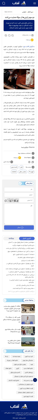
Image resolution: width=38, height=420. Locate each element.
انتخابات (14, 172)
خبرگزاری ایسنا (24, 147)
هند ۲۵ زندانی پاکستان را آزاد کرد (25, 285)
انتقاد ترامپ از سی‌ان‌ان (27, 261)
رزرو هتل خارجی (29, 372)
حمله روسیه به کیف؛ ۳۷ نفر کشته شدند (23, 288)
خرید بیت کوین (29, 356)
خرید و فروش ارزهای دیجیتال (25, 392)
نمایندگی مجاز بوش (28, 360)
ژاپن (21, 167)
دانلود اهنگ (8, 368)
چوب (31, 364)
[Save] (33, 162)
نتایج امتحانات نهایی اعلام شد (26, 257)
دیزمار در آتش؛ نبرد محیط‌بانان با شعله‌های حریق (21, 251)
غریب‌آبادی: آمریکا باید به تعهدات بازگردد (23, 245)
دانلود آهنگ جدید (28, 368)
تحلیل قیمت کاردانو (14, 380)
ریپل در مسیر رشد (28, 380)
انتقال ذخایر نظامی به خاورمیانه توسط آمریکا (14, 342)
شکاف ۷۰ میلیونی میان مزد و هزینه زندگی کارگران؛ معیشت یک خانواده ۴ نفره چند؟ (12, 308)
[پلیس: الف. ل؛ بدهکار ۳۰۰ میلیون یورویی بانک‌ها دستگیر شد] (27, 319)
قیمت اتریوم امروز (28, 396)
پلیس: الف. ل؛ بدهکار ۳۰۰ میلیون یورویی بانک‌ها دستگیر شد (11, 319)
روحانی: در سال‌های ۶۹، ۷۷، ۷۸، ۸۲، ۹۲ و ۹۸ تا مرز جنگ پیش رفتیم (20, 276)
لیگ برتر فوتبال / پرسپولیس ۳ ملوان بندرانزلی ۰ (21, 272)
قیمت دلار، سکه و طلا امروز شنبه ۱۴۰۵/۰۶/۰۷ (12, 330)
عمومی (24, 12)
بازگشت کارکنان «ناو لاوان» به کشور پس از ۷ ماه (21, 291)
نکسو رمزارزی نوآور (15, 372)
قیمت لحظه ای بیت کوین (26, 388)
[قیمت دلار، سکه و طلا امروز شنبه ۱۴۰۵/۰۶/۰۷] (27, 331)
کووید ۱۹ (31, 172)
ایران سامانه (15, 418)
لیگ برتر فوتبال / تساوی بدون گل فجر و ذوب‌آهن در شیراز (20, 265)
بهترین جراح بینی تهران (20, 364)
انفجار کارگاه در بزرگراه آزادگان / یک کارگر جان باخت (20, 248)
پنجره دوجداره (16, 356)
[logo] (19, 3)
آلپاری (17, 368)
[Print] (29, 162)
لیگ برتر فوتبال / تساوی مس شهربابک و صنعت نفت (20, 269)
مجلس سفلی (22, 172)
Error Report (27, 158)
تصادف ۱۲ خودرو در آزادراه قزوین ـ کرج (23, 254)
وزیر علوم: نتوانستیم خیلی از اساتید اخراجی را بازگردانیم (22, 281)
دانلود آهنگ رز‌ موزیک (12, 360)
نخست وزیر (14, 167)
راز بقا (6, 356)
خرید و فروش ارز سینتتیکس (26, 384)
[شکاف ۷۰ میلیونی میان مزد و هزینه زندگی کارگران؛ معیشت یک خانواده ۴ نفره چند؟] (27, 308)
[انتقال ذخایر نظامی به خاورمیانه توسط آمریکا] (27, 342)
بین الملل (30, 12)
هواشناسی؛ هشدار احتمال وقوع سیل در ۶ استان (21, 242)
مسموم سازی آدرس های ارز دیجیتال (23, 376)
